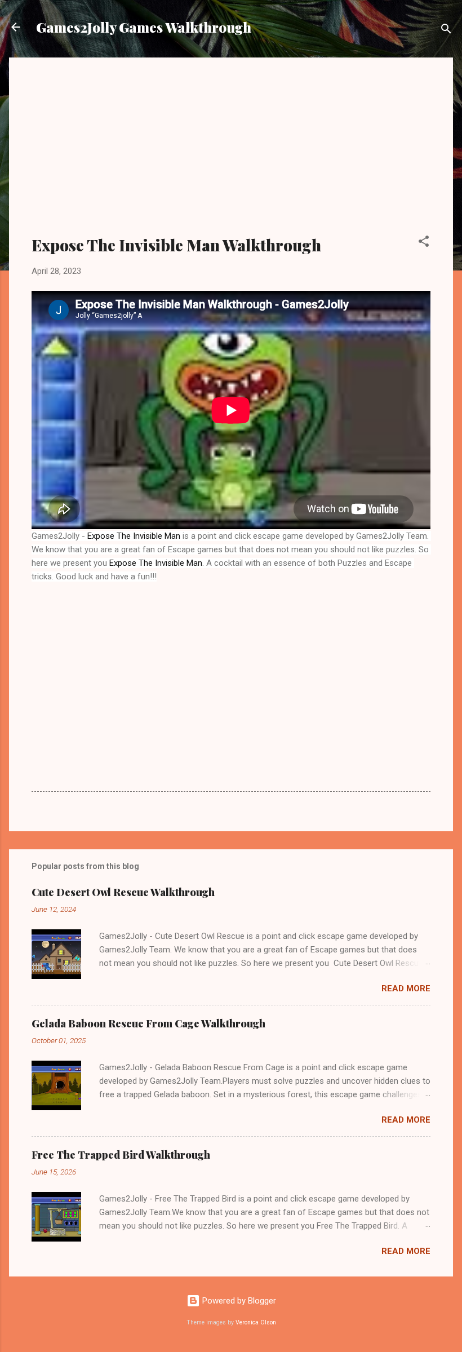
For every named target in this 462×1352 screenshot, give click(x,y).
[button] (423, 243)
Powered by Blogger (238, 1301)
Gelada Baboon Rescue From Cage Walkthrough (148, 1023)
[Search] (446, 31)
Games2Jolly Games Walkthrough (143, 27)
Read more (405, 988)
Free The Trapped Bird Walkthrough (121, 1155)
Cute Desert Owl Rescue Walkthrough (123, 892)
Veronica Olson (256, 1322)
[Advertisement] (231, 153)
